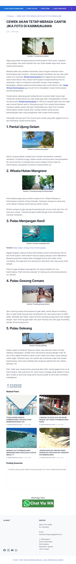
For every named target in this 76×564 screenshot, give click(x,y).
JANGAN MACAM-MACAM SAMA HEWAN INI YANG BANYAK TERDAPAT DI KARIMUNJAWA (54, 452)
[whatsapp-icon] (16, 550)
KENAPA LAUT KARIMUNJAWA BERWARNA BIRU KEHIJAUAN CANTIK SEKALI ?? (21, 452)
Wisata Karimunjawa (32, 77)
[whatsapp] (19, 386)
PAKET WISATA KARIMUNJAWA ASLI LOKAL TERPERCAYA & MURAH (41, 560)
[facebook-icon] (4, 550)
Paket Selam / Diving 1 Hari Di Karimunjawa (29, 248)
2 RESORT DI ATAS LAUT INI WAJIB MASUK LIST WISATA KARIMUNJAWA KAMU (53, 419)
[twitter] (15, 386)
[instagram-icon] (8, 550)
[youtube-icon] (12, 550)
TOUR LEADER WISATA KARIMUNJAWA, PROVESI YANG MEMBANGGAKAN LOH (18, 419)
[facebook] (11, 386)
